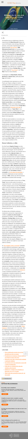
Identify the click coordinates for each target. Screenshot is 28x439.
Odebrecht (22, 269)
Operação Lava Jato (15, 107)
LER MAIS (5, 394)
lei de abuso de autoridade (16, 172)
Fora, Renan (15, 70)
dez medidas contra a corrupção (12, 245)
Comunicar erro (7, 378)
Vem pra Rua (13, 47)
